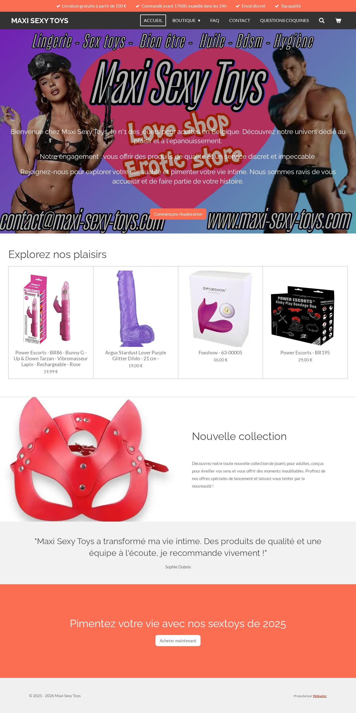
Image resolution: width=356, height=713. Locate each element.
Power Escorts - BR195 (305, 353)
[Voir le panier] (338, 20)
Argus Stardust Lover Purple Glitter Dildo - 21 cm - (135, 355)
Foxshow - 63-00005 (220, 353)
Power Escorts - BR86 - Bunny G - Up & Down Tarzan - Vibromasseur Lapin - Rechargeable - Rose (51, 358)
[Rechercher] (321, 20)
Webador (320, 696)
